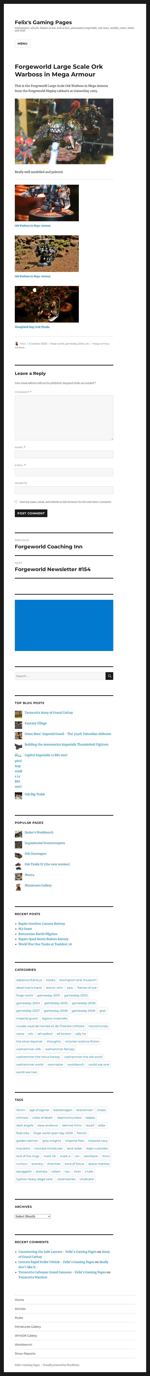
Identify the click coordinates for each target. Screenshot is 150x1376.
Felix (23, 343)
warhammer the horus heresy (38, 1057)
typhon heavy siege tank (34, 1179)
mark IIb (50, 1156)
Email (20, 465)
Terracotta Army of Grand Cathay (49, 712)
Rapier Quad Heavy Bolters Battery (43, 939)
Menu (23, 43)
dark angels (24, 1125)
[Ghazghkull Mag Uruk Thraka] (66, 304)
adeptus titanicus (29, 980)
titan (77, 1171)
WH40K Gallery (26, 1335)
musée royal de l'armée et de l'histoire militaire (50, 1026)
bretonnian (84, 1110)
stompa (41, 1171)
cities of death (42, 1117)
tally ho (80, 1034)
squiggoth (24, 1171)
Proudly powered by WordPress (61, 1365)
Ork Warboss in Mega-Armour (32, 225)
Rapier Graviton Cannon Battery (41, 923)
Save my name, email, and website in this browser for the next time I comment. (66, 502)
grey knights (51, 1140)
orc (77, 1156)
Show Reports (25, 1353)
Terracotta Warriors (32, 1277)
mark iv (65, 1156)
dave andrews (48, 1125)
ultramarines (66, 1179)
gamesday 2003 (76, 995)
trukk (89, 1171)
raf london (64, 1034)
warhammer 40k (28, 1049)
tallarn (56, 1171)
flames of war (87, 987)
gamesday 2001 (48, 995)
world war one (99, 1064)
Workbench (23, 1344)
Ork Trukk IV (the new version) (47, 864)
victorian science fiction (82, 1041)
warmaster (55, 1064)
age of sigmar (39, 1110)
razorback (91, 1156)
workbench (76, 1064)
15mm (20, 1110)
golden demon (27, 1140)
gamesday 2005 (74, 343)
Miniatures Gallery (38, 885)
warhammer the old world (83, 1057)
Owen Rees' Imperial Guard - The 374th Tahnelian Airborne (68, 734)
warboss (20, 347)
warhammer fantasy (60, 1049)
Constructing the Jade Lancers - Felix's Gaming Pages (57, 1251)
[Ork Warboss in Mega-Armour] (66, 203)
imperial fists (74, 1140)
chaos (101, 1110)
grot (103, 1010)
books (50, 980)
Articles (20, 1309)
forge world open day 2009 (53, 1133)
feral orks (22, 1133)
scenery (37, 1164)
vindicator (87, 1179)
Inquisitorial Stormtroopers (45, 843)
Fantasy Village (36, 723)
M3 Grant (25, 929)
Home (19, 1300)
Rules (19, 1317)
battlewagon (62, 1110)
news (20, 1034)
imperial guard (27, 1018)
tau (67, 1171)
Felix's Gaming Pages (43, 22)
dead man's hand (29, 987)
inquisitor (23, 1148)
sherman (54, 1164)
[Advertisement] (65, 625)
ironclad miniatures (48, 1148)
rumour (21, 1164)
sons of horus (74, 1164)
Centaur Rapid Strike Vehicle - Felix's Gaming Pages (56, 1262)
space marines (99, 1164)
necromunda (98, 1026)
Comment (23, 392)
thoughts (54, 1041)
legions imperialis (54, 1018)
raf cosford (44, 1034)
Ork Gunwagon (35, 853)
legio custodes (97, 1148)
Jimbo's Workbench (39, 832)
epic (70, 987)
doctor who (54, 987)
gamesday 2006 (83, 1003)
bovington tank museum (78, 980)
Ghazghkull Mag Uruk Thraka (32, 327)
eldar (102, 1125)
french (82, 1133)
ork (87, 343)
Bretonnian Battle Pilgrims (37, 934)
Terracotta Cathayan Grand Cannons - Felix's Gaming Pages (62, 1272)
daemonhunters (69, 1117)
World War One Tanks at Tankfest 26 (45, 944)
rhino (106, 1156)
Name (20, 447)
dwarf (90, 1125)
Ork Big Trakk (35, 794)
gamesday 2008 (56, 1010)
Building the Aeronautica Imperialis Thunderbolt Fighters (66, 744)
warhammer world (29, 1064)
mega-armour (100, 343)
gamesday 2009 (83, 1010)
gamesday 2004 (28, 1003)
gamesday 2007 (28, 1010)
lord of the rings (27, 1156)
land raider (74, 1148)
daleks (90, 1117)
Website (21, 483)
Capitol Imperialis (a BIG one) (46, 755)
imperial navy (98, 1140)
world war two (26, 1072)
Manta (29, 875)
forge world (57, 343)
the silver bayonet (29, 1041)
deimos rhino (72, 1125)
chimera (22, 1117)
